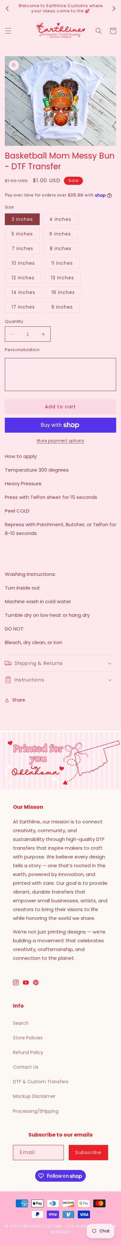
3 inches (22, 219)
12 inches (23, 277)
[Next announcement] (114, 8)
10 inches (23, 263)
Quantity (14, 321)
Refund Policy (28, 1052)
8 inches (60, 248)
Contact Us (25, 1067)
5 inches (22, 234)
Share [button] (18, 700)
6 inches (60, 234)
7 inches (22, 248)
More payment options (60, 440)
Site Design (78, 1226)
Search (21, 1023)
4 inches (60, 219)
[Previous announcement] (7, 8)
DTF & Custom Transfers (40, 1081)
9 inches (62, 307)
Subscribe (88, 1152)
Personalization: (22, 350)
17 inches (23, 307)
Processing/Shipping (35, 1111)
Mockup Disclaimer (34, 1096)
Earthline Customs (41, 1226)
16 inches (63, 292)
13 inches (62, 277)
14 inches (23, 292)
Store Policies (28, 1038)
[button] (8, 31)
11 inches (62, 263)
